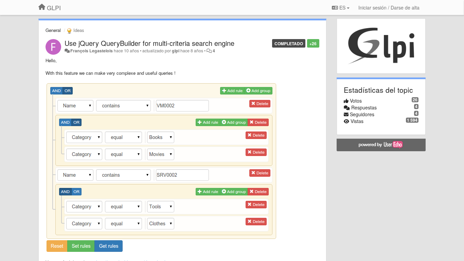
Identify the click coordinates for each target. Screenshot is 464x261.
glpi (175, 51)
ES (342, 7)
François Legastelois (91, 51)
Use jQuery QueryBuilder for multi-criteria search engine (149, 43)
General (53, 30)
